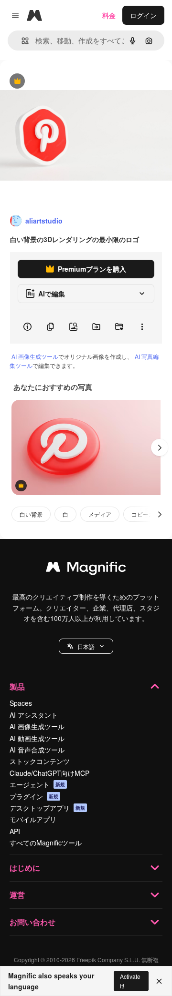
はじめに (25, 867)
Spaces (21, 703)
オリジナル (66, 82)
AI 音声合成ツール (37, 749)
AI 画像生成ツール (34, 356)
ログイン (143, 15)
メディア (99, 514)
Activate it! (130, 980)
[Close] (159, 981)
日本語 (86, 646)
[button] (86, 646)
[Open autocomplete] (21, 40)
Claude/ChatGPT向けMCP (49, 773)
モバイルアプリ (33, 819)
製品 (17, 686)
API (15, 831)
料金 (109, 15)
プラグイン (34, 796)
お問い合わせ (32, 921)
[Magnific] (86, 569)
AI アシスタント (34, 715)
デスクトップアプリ (47, 808)
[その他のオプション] (141, 326)
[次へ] (159, 447)
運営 (17, 894)
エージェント (37, 784)
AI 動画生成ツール (37, 738)
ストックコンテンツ (40, 761)
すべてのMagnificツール (46, 842)
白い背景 (31, 514)
